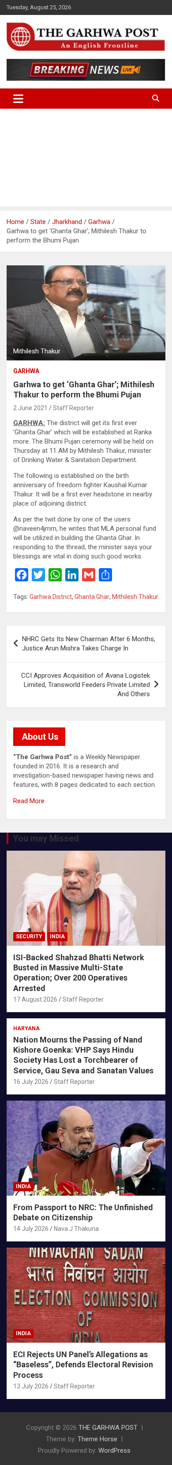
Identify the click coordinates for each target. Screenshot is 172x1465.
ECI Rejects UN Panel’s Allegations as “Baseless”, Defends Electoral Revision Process (83, 1365)
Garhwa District (51, 596)
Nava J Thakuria (76, 1228)
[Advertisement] (86, 159)
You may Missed (46, 838)
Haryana (26, 1028)
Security (29, 936)
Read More (29, 801)
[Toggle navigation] (18, 98)
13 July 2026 (31, 1386)
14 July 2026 (31, 1228)
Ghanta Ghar (92, 596)
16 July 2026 (31, 1081)
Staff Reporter (73, 407)
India (57, 936)
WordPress (114, 1450)
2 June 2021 (30, 407)
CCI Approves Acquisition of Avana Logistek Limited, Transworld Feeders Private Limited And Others (85, 685)
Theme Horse (97, 1439)
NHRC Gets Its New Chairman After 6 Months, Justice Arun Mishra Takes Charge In (88, 643)
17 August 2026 (35, 999)
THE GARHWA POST (108, 1428)
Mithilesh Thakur (135, 596)
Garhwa (26, 371)
